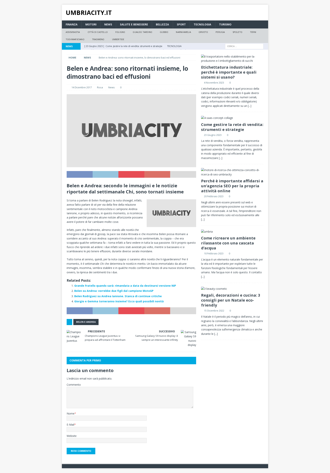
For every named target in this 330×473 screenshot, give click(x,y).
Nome (70, 413)
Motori (90, 24)
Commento (74, 384)
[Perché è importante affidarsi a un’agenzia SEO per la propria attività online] (232, 172)
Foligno (120, 32)
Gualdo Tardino (142, 32)
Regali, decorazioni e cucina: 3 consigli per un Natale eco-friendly (230, 300)
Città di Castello (98, 32)
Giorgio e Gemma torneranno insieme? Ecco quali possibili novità (119, 301)
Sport (181, 24)
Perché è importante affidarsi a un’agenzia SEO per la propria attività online (232, 185)
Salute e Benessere (134, 24)
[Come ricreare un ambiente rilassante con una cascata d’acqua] (232, 232)
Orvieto (203, 32)
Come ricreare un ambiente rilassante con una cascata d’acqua (228, 243)
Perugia (220, 32)
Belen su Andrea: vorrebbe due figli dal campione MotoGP (114, 291)
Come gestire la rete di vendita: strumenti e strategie (232, 127)
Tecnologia (202, 24)
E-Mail (70, 424)
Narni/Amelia (183, 32)
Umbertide (118, 39)
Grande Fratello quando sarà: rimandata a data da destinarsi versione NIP (125, 285)
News (108, 24)
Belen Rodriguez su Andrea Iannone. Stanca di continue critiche (118, 296)
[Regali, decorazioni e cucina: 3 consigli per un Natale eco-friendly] (232, 289)
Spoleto (237, 32)
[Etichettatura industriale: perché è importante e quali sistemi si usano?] (232, 58)
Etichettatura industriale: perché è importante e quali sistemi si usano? (228, 72)
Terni (253, 32)
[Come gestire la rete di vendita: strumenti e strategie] (232, 118)
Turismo (225, 24)
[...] (249, 106)
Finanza (72, 24)
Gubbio (164, 32)
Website (72, 436)
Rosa (100, 87)
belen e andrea (86, 322)
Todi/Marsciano (75, 39)
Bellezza (162, 24)
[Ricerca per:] (244, 46)
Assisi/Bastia (73, 32)
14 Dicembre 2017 (81, 87)
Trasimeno (98, 39)
